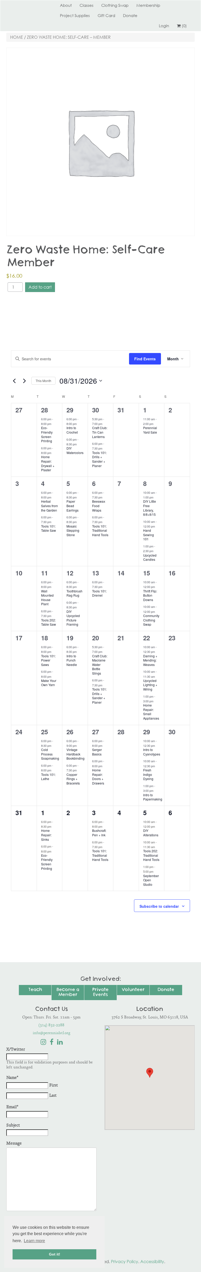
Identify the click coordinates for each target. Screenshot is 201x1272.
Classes (86, 5)
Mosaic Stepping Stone (72, 530)
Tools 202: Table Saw (48, 622)
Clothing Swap (115, 5)
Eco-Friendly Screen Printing (47, 434)
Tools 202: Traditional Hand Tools (151, 855)
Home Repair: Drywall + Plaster (47, 463)
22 (146, 637)
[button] (149, 1073)
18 (44, 637)
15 (146, 572)
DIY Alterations (150, 832)
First (53, 1086)
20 (95, 637)
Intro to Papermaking (152, 797)
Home (16, 37)
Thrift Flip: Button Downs (150, 595)
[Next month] (24, 381)
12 (69, 572)
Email (12, 1107)
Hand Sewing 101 (148, 534)
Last (53, 1096)
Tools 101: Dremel (99, 593)
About (66, 5)
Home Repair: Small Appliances (151, 711)
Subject (13, 1126)
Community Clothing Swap (151, 619)
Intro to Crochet (72, 429)
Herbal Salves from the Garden (49, 505)
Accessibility (152, 1261)
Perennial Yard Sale (150, 429)
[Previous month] (14, 381)
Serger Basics (97, 751)
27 (95, 731)
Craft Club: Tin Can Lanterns (99, 432)
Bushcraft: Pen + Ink (99, 832)
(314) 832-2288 (51, 1025)
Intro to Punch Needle (71, 660)
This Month (43, 380)
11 (44, 572)
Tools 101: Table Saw (48, 528)
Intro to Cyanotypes (151, 751)
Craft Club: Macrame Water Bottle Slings (99, 664)
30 (95, 409)
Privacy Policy (124, 1261)
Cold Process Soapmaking (50, 753)
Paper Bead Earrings (72, 505)
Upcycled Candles (150, 557)
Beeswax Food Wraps (98, 505)
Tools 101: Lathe (48, 776)
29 (69, 409)
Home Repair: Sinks (46, 834)
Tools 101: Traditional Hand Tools (100, 530)
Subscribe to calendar (159, 906)
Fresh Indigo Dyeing (148, 774)
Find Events (145, 358)
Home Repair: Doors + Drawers (98, 776)
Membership (148, 5)
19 (69, 637)
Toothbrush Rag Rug (74, 593)
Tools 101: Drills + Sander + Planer (99, 459)
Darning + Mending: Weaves (150, 660)
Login (164, 25)
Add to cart (40, 287)
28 (44, 409)
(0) (184, 25)
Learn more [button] (34, 1241)
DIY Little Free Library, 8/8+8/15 (149, 508)
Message (14, 1144)
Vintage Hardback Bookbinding (75, 753)
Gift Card (106, 15)
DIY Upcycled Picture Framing (73, 618)
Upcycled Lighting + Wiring (150, 684)
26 (69, 731)
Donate (130, 15)
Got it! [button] (54, 1254)
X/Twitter (15, 1050)
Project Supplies (75, 15)
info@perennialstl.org (51, 1033)
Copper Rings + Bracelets (73, 778)
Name (12, 1078)
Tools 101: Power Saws (48, 660)
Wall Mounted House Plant (47, 597)
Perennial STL (26, 5)
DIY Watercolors (74, 450)
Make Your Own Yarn (48, 682)
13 (95, 572)
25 (44, 731)
